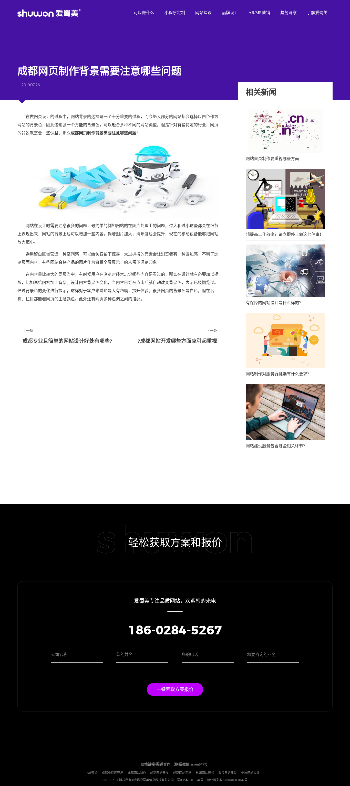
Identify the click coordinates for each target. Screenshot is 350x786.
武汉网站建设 (227, 773)
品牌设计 (230, 12)
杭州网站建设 (205, 773)
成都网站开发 (159, 773)
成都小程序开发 (112, 773)
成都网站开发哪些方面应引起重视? (177, 341)
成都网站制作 (137, 773)
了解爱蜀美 (317, 12)
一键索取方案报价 (175, 689)
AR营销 (92, 773)
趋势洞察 (288, 12)
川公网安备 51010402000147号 (227, 780)
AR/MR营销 (259, 12)
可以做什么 (144, 12)
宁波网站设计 (250, 773)
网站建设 (203, 12)
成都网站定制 (182, 773)
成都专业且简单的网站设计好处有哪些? (67, 341)
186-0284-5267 (175, 631)
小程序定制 (174, 12)
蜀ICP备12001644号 (190, 780)
